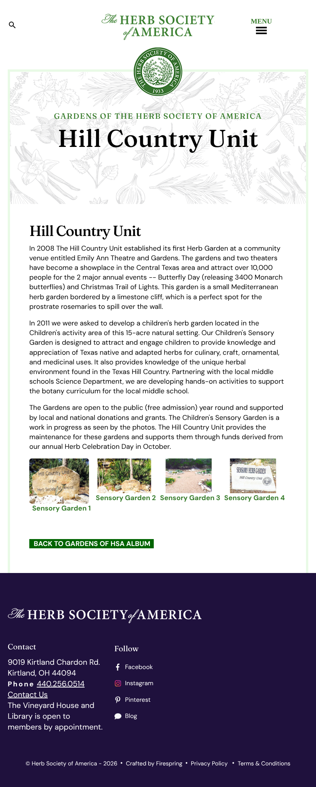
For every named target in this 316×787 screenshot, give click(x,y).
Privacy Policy (209, 763)
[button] (12, 26)
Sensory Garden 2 (126, 497)
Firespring (169, 763)
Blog (131, 716)
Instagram (139, 683)
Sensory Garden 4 (254, 497)
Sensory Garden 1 (61, 508)
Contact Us (28, 695)
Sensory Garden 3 (190, 497)
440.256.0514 (60, 684)
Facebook (139, 667)
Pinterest (138, 700)
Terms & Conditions (264, 763)
